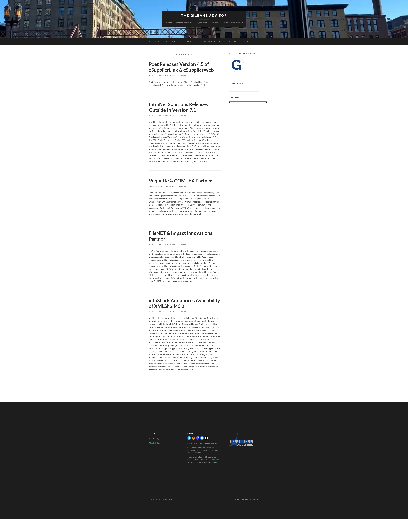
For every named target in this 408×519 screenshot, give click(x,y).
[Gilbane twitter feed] (189, 439)
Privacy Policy (154, 438)
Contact (190, 443)
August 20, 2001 (155, 75)
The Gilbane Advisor (204, 15)
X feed (245, 41)
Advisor (169, 41)
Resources (208, 41)
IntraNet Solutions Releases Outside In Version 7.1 (178, 107)
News (160, 41)
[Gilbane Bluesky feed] (202, 439)
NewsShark (170, 75)
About (221, 41)
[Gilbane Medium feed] (206, 439)
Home (151, 41)
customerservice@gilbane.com (206, 443)
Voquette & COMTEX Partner (180, 181)
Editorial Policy (154, 443)
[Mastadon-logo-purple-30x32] (197, 439)
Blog (181, 41)
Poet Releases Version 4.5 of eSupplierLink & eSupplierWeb (181, 67)
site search (233, 41)
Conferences (192, 41)
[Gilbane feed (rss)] (193, 439)
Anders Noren (248, 499)
